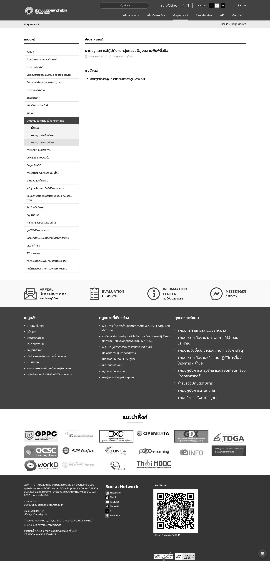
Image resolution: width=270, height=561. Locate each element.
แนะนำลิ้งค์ (33, 362)
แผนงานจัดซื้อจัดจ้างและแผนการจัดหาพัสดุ (210, 350)
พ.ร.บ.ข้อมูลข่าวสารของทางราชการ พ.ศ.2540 (127, 347)
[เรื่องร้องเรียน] (45, 293)
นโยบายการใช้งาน (112, 365)
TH (239, 5)
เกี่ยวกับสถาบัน (35, 344)
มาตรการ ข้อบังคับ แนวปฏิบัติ (118, 359)
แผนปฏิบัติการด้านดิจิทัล (196, 390)
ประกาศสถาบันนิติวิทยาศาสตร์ (119, 353)
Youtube (114, 502)
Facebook (114, 515)
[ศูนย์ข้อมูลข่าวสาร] (167, 293)
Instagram (115, 492)
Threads (114, 506)
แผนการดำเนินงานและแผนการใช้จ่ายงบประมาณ (207, 340)
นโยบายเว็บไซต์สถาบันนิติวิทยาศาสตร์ (42, 525)
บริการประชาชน (35, 338)
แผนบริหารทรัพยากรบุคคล (198, 397)
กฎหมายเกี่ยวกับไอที (113, 371)
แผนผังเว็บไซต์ (35, 326)
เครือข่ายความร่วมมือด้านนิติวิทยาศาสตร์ (49, 374)
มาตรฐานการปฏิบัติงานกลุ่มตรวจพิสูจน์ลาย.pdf (117, 79)
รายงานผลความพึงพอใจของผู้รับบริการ (49, 368)
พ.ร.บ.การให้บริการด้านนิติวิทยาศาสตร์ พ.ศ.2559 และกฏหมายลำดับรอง (136, 328)
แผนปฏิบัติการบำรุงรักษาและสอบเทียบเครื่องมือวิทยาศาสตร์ (211, 373)
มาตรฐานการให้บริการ (42, 135)
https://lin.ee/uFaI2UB (166, 535)
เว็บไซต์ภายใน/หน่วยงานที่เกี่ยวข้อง (46, 356)
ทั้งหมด (35, 128)
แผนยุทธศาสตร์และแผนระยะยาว (201, 330)
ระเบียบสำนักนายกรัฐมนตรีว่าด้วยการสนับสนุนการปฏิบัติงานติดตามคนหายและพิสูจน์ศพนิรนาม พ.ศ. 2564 (136, 338)
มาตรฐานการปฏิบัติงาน (43, 142)
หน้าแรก (224, 24)
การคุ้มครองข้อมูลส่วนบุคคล (118, 377)
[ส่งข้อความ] (228, 293)
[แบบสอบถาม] (107, 293)
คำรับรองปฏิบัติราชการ (195, 383)
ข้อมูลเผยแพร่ (34, 350)
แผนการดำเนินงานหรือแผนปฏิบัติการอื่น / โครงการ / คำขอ (209, 360)
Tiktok (113, 497)
